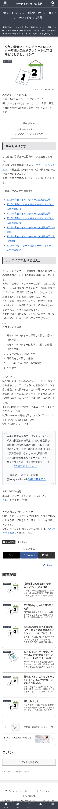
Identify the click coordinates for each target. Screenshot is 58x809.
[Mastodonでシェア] (22, 758)
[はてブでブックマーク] (48, 766)
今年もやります (25, 129)
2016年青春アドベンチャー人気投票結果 (28, 213)
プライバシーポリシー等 (15, 791)
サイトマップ (43, 791)
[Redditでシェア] (35, 766)
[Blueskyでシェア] (35, 758)
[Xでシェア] (9, 758)
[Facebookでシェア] (9, 766)
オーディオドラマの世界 (29, 3)
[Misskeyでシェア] (48, 758)
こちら (6, 500)
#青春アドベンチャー (25, 466)
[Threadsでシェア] (22, 766)
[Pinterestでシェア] (22, 775)
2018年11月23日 (37, 479)
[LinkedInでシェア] (35, 775)
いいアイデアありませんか (30, 134)
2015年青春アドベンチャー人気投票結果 (28, 199)
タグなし (23, 542)
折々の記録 (10, 542)
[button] (46, 555)
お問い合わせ (29, 795)
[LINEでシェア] (9, 775)
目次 (25, 123)
